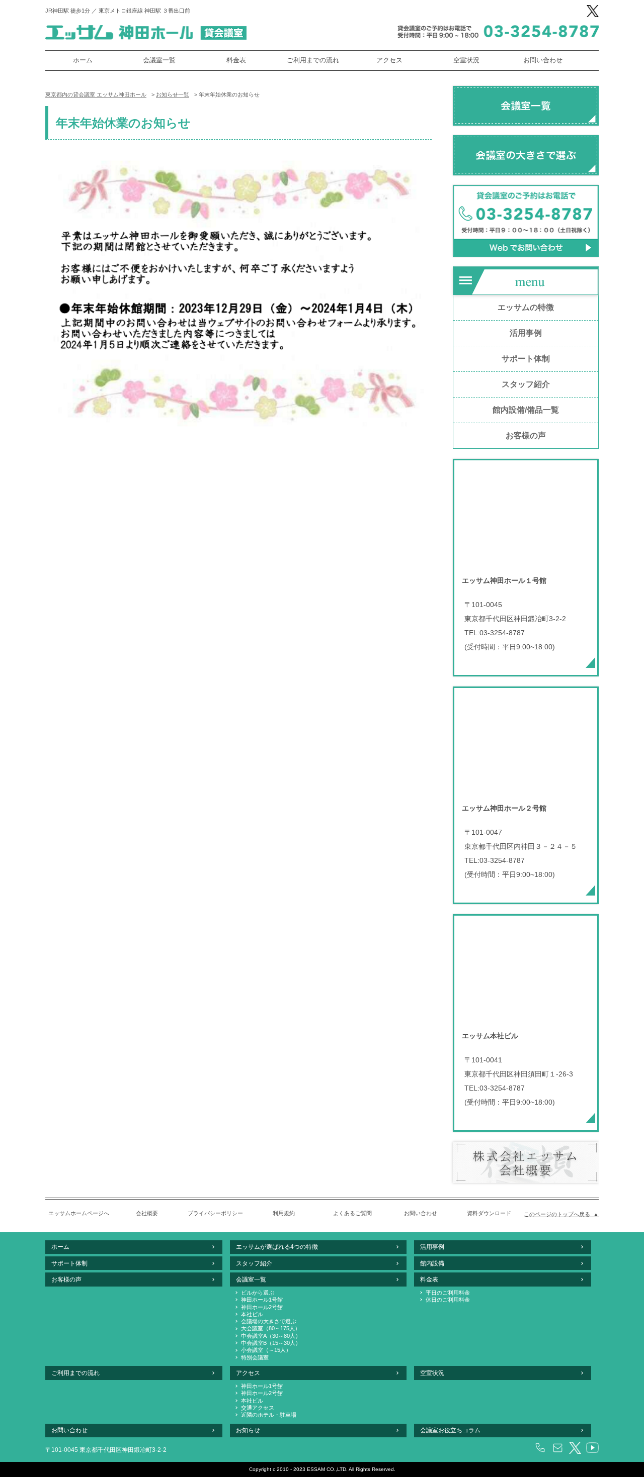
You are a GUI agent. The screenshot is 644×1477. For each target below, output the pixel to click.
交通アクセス (257, 1408)
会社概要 (147, 1213)
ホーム (83, 60)
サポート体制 (526, 358)
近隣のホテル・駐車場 (268, 1415)
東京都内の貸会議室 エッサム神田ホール (95, 94)
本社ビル (252, 1314)
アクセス (389, 60)
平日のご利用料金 (448, 1293)
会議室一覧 (159, 60)
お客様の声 (526, 435)
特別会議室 (255, 1357)
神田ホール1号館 (262, 1300)
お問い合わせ (542, 60)
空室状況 (466, 60)
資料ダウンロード (489, 1213)
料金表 (236, 60)
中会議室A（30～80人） (271, 1336)
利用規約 (284, 1213)
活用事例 (526, 333)
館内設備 (432, 1263)
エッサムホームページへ (78, 1213)
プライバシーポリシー (215, 1213)
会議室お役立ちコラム (450, 1430)
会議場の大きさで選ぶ (268, 1321)
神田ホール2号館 (262, 1307)
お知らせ (248, 1430)
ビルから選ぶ (257, 1293)
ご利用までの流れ (313, 60)
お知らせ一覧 (172, 94)
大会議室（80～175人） (270, 1328)
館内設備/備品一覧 (526, 410)
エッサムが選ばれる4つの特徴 (277, 1246)
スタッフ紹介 (526, 384)
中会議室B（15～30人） (271, 1343)
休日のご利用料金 (448, 1300)
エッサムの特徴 (526, 307)
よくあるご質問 (352, 1213)
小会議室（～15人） (266, 1350)
